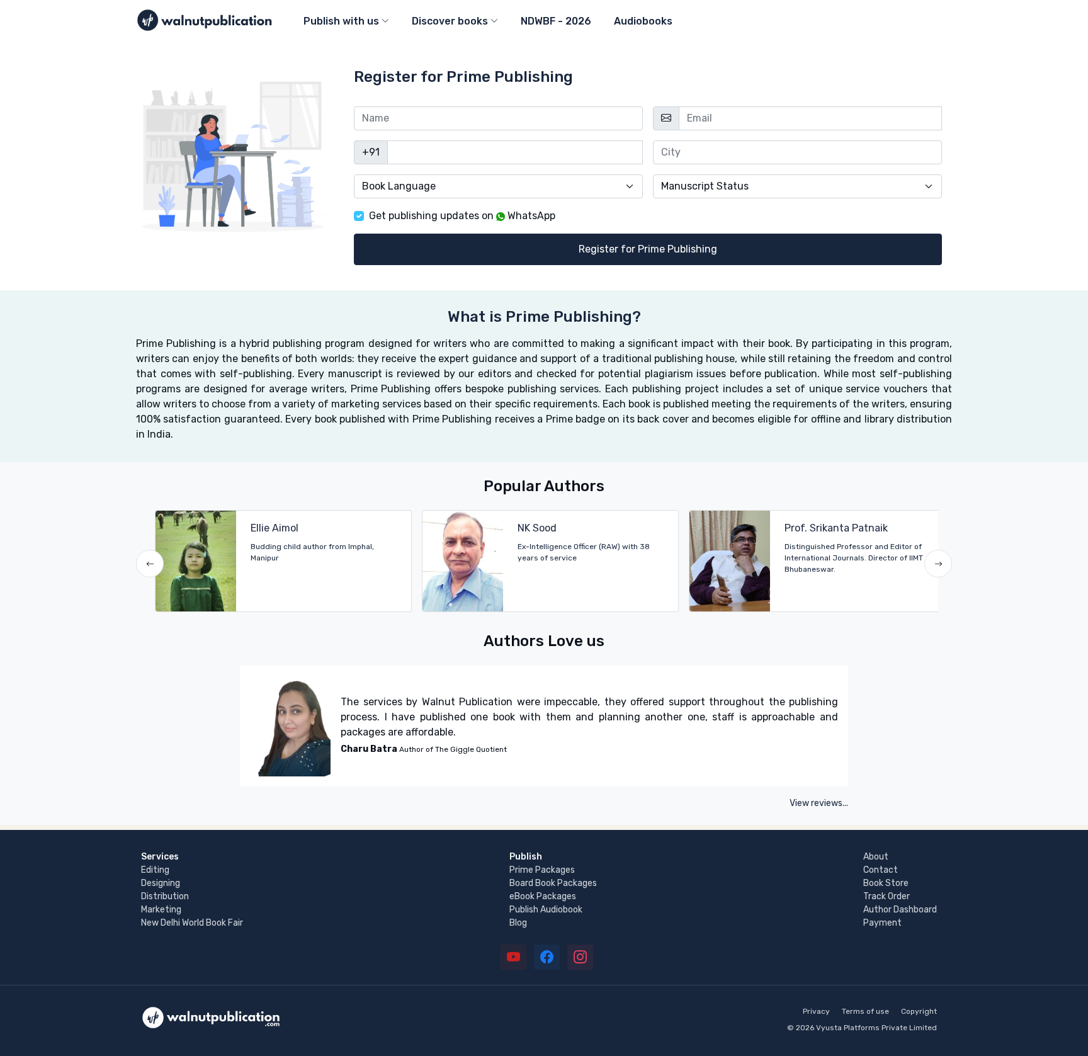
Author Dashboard (900, 909)
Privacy (816, 1011)
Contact (880, 870)
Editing (155, 870)
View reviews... (819, 803)
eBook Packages (542, 896)
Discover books (450, 21)
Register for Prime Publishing (648, 249)
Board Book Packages (553, 883)
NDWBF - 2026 (556, 21)
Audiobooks (643, 21)
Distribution (165, 896)
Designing (160, 883)
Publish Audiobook (545, 909)
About (875, 856)
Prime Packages (542, 870)
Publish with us (341, 21)
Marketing (161, 909)
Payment (882, 922)
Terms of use (865, 1011)
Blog (518, 922)
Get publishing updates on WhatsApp (462, 216)
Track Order (886, 896)
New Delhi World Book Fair (192, 922)
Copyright (919, 1011)
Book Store (886, 883)
